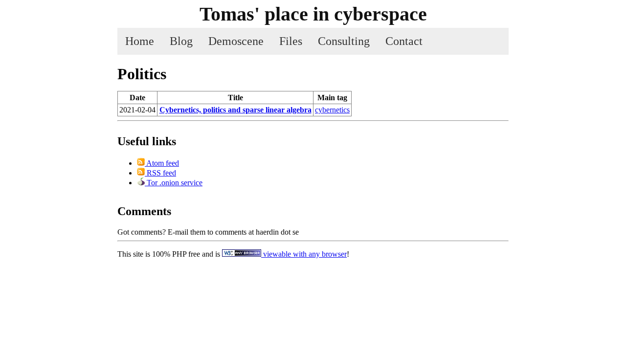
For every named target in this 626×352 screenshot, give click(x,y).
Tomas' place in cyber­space (313, 14)
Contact (404, 41)
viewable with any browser (304, 254)
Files (290, 41)
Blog (181, 41)
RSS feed (160, 173)
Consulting (344, 41)
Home (139, 41)
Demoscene (236, 41)
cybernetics (332, 110)
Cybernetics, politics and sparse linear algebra (235, 110)
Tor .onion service (173, 182)
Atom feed (162, 163)
